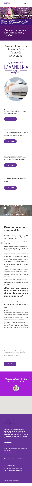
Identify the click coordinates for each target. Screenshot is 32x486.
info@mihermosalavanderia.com (13, 470)
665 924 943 (11, 465)
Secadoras (7, 126)
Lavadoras (7, 104)
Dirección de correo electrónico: (11, 355)
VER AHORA (10, 119)
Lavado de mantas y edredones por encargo (16, 149)
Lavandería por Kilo (11, 173)
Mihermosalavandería (9, 480)
